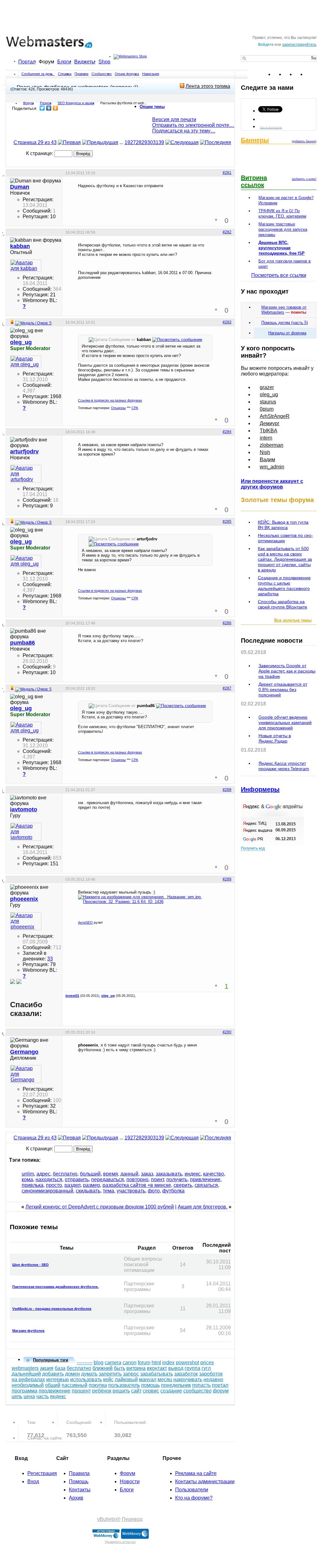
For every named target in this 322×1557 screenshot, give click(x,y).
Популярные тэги (50, 1360)
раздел (72, 1185)
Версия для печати (174, 119)
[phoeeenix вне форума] (26, 921)
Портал (27, 61)
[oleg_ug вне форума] (26, 361)
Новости (130, 1481)
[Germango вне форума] (26, 1074)
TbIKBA (268, 430)
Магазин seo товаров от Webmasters (284, 310)
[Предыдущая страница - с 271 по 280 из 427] (100, 142)
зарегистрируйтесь (299, 44)
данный (129, 1173)
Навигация (150, 74)
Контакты (80, 1489)
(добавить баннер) (304, 141)
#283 (227, 322)
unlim (28, 1173)
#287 (227, 688)
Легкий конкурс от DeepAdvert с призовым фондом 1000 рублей (99, 1206)
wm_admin (272, 466)
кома (27, 1179)
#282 (227, 232)
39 (161, 142)
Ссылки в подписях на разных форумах (110, 400)
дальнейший (26, 1373)
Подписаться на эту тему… (183, 130)
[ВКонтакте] (49, 108)
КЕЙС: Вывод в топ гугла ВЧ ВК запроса (283, 525)
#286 (227, 623)
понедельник (176, 1385)
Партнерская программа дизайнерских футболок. (55, 1287)
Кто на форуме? (194, 1497)
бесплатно (65, 1173)
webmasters (25, 1368)
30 (150, 142)
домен (72, 1373)
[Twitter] (42, 108)
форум (221, 1390)
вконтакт (157, 1368)
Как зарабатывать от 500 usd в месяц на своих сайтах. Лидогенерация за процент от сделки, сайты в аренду (285, 559)
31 (155, 142)
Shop (104, 61)
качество (213, 1173)
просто (54, 1185)
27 (133, 142)
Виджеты (84, 61)
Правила (81, 74)
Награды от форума (287, 333)
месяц (165, 1379)
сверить (183, 1185)
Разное (45, 103)
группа (192, 1368)
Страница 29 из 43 (35, 142)
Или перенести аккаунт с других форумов (272, 483)
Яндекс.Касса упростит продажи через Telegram (283, 766)
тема (108, 1190)
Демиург (270, 423)
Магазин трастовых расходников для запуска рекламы (282, 229)
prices (207, 1362)
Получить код (253, 848)
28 (139, 142)
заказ (147, 1173)
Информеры (260, 789)
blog (98, 1362)
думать (89, 1373)
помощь (150, 1385)
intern (266, 438)
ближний (102, 1368)
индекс (193, 1173)
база (60, 1368)
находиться (49, 1179)
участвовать (131, 1190)
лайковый (126, 1379)
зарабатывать (156, 1373)
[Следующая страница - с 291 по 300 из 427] (182, 142)
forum (144, 1362)
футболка (173, 1190)
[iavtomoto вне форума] (26, 832)
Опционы (118, 408)
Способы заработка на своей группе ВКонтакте (282, 604)
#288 (227, 789)
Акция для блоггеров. (202, 1206)
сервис (151, 1390)
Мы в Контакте (271, 127)
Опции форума (127, 74)
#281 (227, 172)
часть (42, 1396)
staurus (268, 401)
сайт (136, 1390)
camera (113, 1362)
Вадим (267, 459)
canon (129, 1362)
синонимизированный (47, 1190)
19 (127, 142)
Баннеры (255, 140)
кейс (108, 1379)
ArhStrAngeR (275, 416)
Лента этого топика (208, 86)
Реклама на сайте (196, 1473)
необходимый (28, 1385)
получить (176, 1179)
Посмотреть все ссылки (278, 275)
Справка (64, 74)
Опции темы (152, 106)
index (168, 1362)
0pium (267, 409)
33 (50, 958)
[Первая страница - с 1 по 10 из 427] (69, 142)
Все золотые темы (293, 620)
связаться (206, 1185)
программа (24, 1390)
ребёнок (101, 1390)
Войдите (266, 44)
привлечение (205, 1179)
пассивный (74, 1385)
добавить (53, 1373)
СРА (134, 408)
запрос (131, 1373)
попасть (201, 1385)
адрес (43, 1173)
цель (17, 1396)
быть (119, 1368)
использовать (86, 1379)
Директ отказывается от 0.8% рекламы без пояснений (282, 689)
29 (144, 142)
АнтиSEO (85, 922)
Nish (265, 452)
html (156, 1362)
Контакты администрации (205, 1481)
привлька (32, 1185)
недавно (213, 1379)
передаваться (107, 1179)
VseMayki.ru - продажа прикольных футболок (52, 1309)
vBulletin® (108, 1519)
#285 (227, 521)
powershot (187, 1362)
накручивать (187, 1379)
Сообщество (102, 74)
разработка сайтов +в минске (137, 1185)
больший (90, 1173)
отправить (77, 1179)
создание (171, 1390)
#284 (227, 432)
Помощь (78, 1481)
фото (154, 1190)
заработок (186, 1373)
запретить (110, 1373)
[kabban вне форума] (26, 265)
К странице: (40, 153)
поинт (157, 1179)
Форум (46, 61)
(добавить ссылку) (304, 179)
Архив (76, 1497)
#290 (227, 1032)
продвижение (54, 1390)
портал (220, 1385)
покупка (98, 1385)
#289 (227, 879)
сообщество (197, 1390)
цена (29, 1396)
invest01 (72, 995)
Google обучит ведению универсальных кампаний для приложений (285, 722)
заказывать (169, 1173)
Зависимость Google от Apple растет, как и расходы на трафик (286, 671)
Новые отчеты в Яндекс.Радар (274, 738)
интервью (57, 1379)
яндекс (58, 1396)
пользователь (124, 1385)
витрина (136, 1368)
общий (52, 1385)
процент (81, 1390)
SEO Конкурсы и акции (76, 103)
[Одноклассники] (55, 108)
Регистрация (42, 1473)
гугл (206, 1368)
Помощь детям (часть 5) (284, 322)
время (110, 1173)
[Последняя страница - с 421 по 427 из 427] (215, 142)
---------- (84, 1362)
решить (121, 1390)
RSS (311, 74)
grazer (267, 387)
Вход (33, 1481)
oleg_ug (108, 995)
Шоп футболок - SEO (30, 1265)
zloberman (271, 445)
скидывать (88, 1190)
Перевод (132, 1519)
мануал (147, 1379)
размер (91, 1185)
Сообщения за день (37, 74)
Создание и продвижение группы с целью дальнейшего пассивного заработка (284, 585)
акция (46, 1368)
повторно (137, 1179)
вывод (175, 1368)
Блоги (64, 61)
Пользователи (191, 1489)
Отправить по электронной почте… (193, 125)
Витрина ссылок (254, 181)
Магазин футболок (28, 1331)
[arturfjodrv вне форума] (26, 474)
